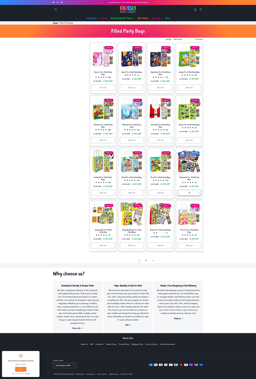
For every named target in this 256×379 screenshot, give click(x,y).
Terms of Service (151, 344)
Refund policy (80, 374)
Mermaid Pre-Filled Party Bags (132, 126)
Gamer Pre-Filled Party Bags (189, 125)
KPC (59, 374)
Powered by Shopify (67, 374)
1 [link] (139, 260)
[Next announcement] (158, 2)
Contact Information (167, 344)
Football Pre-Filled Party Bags (103, 178)
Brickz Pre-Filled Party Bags (160, 230)
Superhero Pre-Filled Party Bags (160, 73)
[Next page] (153, 260)
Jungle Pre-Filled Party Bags (189, 72)
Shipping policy (113, 374)
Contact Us (100, 344)
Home (55, 23)
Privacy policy (90, 374)
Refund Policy (111, 344)
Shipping (177, 318)
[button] (55, 9)
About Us (84, 344)
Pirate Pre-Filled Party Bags (132, 177)
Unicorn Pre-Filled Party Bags (103, 73)
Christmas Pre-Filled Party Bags (160, 126)
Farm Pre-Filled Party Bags (160, 177)
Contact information (127, 374)
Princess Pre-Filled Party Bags (189, 231)
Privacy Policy (124, 344)
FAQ (127, 325)
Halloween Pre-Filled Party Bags (189, 178)
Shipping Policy (137, 344)
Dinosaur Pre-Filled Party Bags (103, 126)
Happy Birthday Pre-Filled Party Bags (131, 231)
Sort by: (168, 39)
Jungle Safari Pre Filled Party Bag (103, 231)
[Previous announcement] (98, 2)
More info (77, 328)
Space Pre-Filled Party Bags (132, 72)
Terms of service (102, 374)
